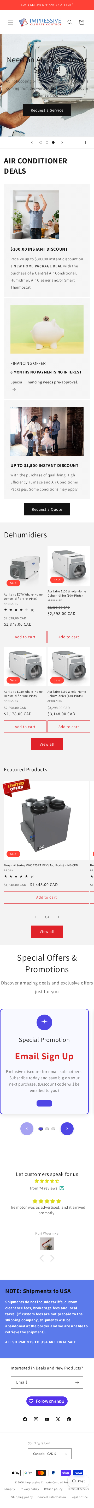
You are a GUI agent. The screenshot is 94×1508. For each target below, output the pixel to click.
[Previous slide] (32, 142)
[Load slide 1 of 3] (41, 142)
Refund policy (53, 1489)
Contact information (52, 1497)
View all (47, 744)
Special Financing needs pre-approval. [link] (44, 381)
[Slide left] (35, 917)
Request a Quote (47, 509)
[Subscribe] (77, 1382)
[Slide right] (58, 917)
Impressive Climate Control (44, 1482)
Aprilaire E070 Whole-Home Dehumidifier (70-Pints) (23, 596)
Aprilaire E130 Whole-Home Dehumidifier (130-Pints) (67, 694)
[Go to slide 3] (53, 1128)
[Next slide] (62, 142)
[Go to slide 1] (40, 1129)
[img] (47, 1181)
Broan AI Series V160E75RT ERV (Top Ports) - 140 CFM (41, 865)
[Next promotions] (67, 1128)
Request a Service (54, 110)
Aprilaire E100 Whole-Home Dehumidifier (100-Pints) (67, 593)
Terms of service (78, 1489)
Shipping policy (22, 1497)
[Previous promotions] (26, 1128)
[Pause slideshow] (88, 142)
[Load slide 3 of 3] (53, 142)
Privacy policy (29, 1489)
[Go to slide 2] (47, 1128)
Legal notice (79, 1497)
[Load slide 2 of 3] (47, 142)
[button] (10, 22)
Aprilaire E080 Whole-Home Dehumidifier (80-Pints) (23, 694)
